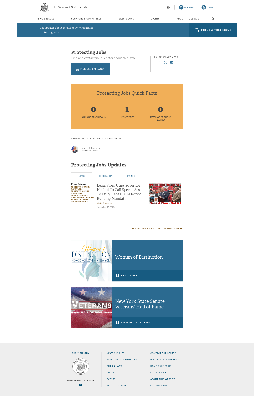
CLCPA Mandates (79, 201)
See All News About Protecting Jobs (155, 229)
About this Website (162, 379)
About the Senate (118, 386)
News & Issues (45, 19)
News (82, 176)
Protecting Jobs (79, 195)
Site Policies (158, 373)
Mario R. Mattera (90, 148)
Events (155, 19)
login (210, 7)
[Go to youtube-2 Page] (81, 384)
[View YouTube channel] (168, 7)
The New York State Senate (70, 7)
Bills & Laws (126, 19)
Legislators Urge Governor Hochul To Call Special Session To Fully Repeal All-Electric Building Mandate (122, 192)
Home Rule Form (160, 366)
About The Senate (188, 19)
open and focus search (213, 19)
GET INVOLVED (158, 386)
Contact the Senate (163, 353)
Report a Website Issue (165, 360)
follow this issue (216, 30)
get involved (191, 7)
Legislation (106, 176)
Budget (111, 373)
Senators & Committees (86, 19)
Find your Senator (92, 69)
